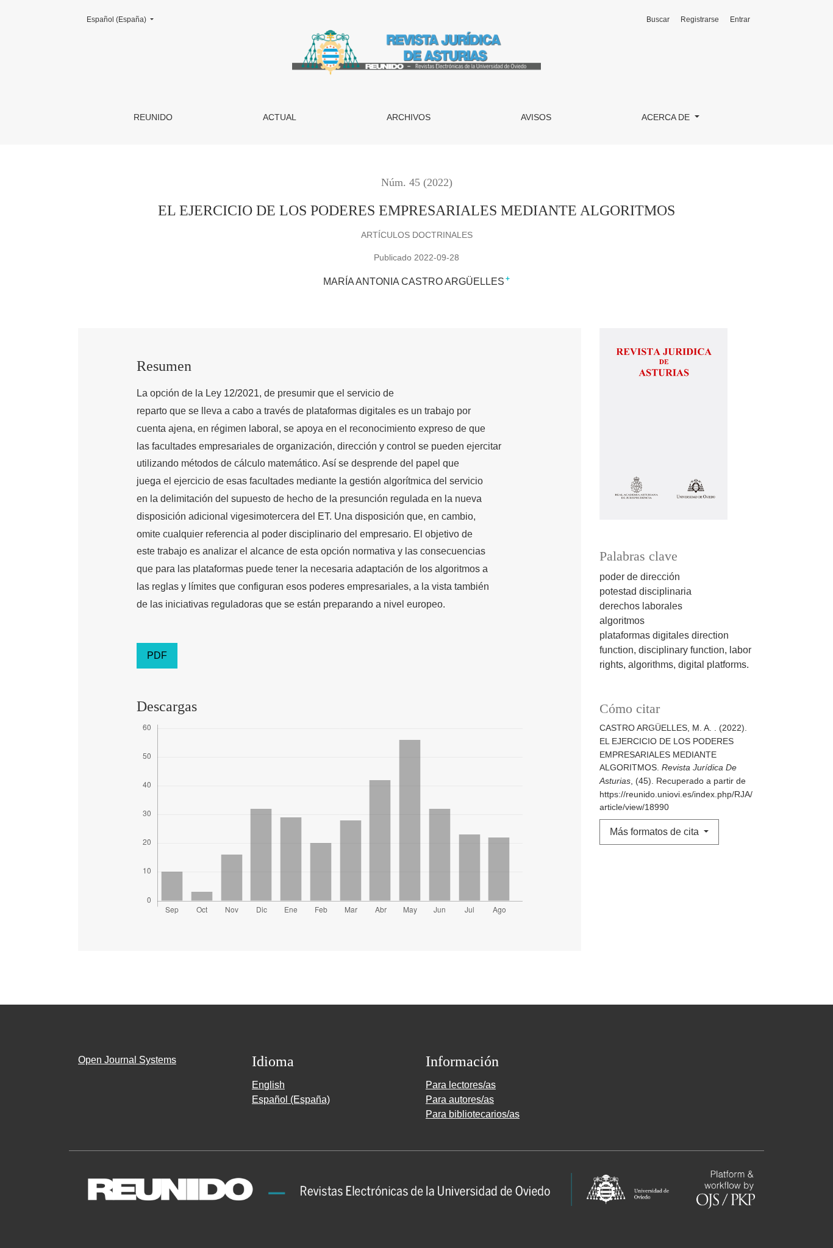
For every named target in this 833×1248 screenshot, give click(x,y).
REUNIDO (153, 117)
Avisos (536, 117)
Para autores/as (460, 1099)
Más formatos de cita (655, 832)
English (268, 1085)
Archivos (409, 117)
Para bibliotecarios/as (473, 1114)
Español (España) (124, 19)
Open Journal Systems (127, 1060)
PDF (157, 655)
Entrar (740, 19)
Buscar (658, 19)
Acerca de (667, 117)
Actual (279, 117)
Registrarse (700, 19)
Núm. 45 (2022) (416, 182)
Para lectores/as (461, 1085)
